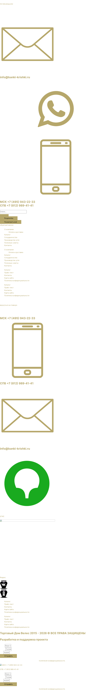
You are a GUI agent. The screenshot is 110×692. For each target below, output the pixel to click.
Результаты (8, 218)
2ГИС (2, 516)
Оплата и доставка (16, 232)
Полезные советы (11, 243)
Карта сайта (9, 278)
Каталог (7, 235)
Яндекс (3, 577)
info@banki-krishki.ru (15, 77)
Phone (2, 649)
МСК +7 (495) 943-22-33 (17, 201)
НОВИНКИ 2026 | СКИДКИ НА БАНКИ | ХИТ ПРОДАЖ (55, 1)
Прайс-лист (9, 273)
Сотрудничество (10, 237)
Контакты (8, 245)
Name (2, 646)
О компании (9, 229)
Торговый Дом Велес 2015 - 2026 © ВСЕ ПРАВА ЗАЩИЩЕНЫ (42, 633)
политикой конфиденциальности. (52, 661)
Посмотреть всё (10, 222)
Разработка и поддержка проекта (24, 639)
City (1, 652)
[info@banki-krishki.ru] (27, 71)
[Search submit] (4, 215)
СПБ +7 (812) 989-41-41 (17, 205)
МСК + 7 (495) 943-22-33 (12, 665)
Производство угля (11, 240)
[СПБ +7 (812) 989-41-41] (27, 377)
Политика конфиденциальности (16, 281)
